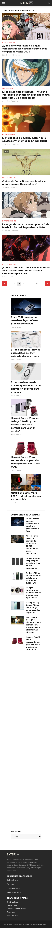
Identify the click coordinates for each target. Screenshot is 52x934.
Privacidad (11, 912)
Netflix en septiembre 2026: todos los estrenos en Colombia (26, 496)
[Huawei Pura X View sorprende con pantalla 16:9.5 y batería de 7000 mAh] (26, 446)
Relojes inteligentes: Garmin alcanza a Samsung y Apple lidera (33, 593)
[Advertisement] (26, 740)
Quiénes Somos (13, 902)
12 (37, 284)
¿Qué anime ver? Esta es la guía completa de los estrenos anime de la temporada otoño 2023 (24, 48)
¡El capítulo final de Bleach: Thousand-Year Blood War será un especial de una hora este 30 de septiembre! (26, 94)
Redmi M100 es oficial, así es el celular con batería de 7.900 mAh (33, 578)
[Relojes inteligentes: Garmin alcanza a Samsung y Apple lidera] (17, 591)
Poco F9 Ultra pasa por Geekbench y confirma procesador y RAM (24, 320)
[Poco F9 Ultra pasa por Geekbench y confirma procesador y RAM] (26, 306)
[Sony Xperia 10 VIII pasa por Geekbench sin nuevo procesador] (17, 561)
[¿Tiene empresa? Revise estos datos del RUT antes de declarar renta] (26, 339)
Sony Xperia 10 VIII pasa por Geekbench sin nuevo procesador (33, 563)
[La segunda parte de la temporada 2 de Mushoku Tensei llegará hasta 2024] (26, 205)
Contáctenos (12, 905)
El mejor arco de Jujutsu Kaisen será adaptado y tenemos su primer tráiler (24, 139)
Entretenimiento (9, 42)
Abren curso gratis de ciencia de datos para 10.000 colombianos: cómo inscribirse (32, 545)
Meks (27, 924)
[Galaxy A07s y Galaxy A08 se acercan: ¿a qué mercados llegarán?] (17, 605)
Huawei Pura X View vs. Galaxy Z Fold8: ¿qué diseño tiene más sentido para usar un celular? (25, 425)
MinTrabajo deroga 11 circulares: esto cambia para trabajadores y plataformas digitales (33, 624)
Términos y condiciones (16, 909)
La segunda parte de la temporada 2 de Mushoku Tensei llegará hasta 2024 (25, 226)
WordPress (42, 924)
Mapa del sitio (12, 915)
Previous (4, 283)
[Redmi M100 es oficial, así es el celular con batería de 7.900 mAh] (17, 576)
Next (47, 283)
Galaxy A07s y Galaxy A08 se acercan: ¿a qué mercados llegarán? (33, 607)
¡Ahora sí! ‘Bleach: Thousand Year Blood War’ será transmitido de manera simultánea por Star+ (26, 270)
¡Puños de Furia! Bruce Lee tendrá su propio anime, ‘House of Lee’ (24, 183)
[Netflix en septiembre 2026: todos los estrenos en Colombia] (26, 482)
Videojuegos (7, 88)
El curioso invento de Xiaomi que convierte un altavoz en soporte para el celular (26, 387)
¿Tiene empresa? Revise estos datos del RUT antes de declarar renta (25, 353)
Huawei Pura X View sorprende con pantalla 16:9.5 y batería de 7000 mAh (25, 462)
